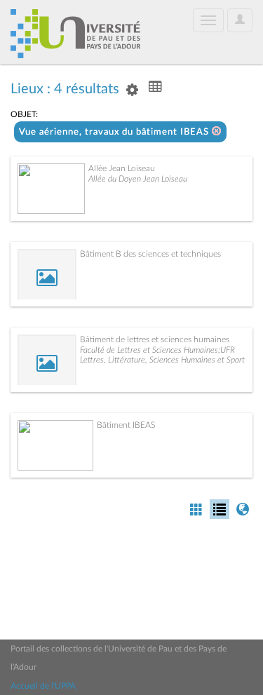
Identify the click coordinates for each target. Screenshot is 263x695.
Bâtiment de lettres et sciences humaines (154, 339)
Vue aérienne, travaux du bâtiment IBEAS (115, 132)
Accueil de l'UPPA (43, 686)
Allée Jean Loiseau (121, 168)
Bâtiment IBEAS (126, 425)
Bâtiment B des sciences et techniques (150, 254)
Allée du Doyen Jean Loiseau (137, 179)
